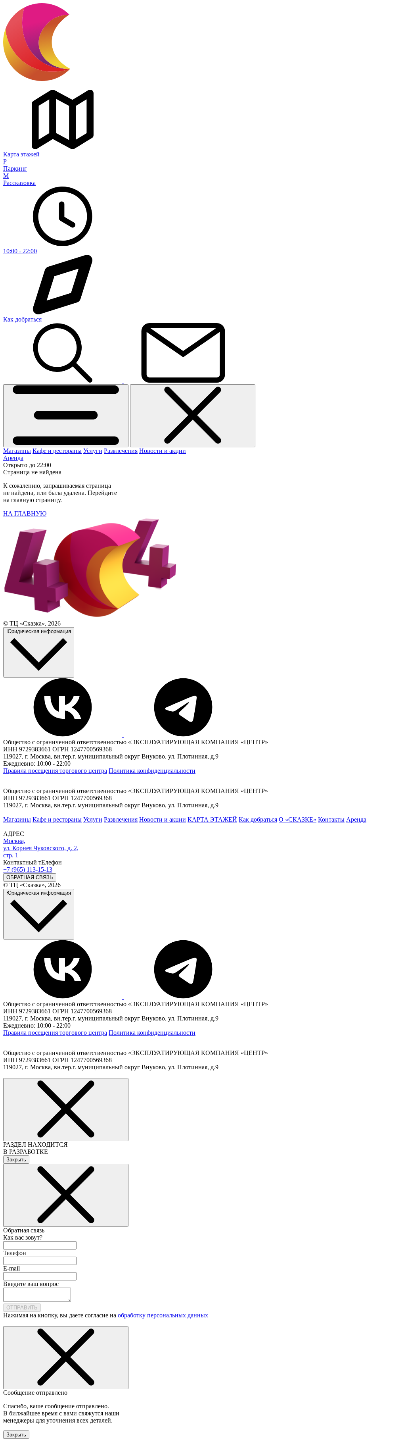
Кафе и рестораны (57, 450)
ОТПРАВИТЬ (22, 1308)
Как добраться (258, 819)
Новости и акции (162, 450)
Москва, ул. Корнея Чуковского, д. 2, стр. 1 (41, 848)
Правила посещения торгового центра (55, 770)
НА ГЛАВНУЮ (24, 513)
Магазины (17, 450)
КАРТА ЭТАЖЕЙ (212, 819)
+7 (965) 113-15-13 (27, 869)
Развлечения (121, 450)
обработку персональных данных (163, 1315)
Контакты (331, 819)
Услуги (92, 450)
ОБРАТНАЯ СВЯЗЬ (29, 877)
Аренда (13, 457)
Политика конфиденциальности (152, 770)
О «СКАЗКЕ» (297, 819)
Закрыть (16, 1160)
